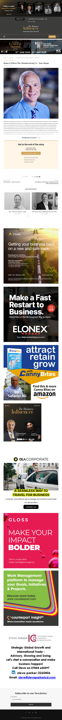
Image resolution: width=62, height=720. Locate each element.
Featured (11, 57)
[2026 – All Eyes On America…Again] (17, 201)
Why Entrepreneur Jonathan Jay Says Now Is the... (44, 211)
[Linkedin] (35, 712)
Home (5, 57)
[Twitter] (29, 21)
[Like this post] (32, 176)
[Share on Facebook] (34, 176)
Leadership (11, 60)
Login (38, 137)
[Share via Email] (39, 176)
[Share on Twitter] (36, 176)
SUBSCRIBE (52, 36)
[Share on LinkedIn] (37, 176)
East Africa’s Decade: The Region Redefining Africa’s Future (42, 19)
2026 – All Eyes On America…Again (17, 211)
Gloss (40, 717)
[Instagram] (32, 712)
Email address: (14, 696)
